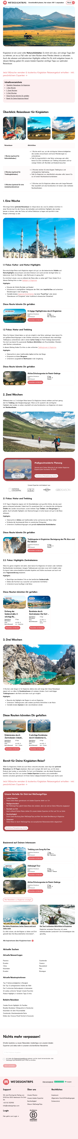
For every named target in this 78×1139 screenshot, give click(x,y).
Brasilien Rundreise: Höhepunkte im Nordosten (18, 1008)
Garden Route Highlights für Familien (15, 1005)
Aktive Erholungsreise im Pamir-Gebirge (44, 373)
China (5, 966)
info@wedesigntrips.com (11, 1106)
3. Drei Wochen (11, 93)
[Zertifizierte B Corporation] (39, 1115)
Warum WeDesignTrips (34, 1104)
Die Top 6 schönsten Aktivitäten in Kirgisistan (56, 926)
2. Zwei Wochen (11, 90)
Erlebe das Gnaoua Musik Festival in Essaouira (18, 1016)
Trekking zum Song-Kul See (39, 849)
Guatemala (43, 961)
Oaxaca (41, 963)
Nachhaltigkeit (32, 1101)
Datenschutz (55, 1101)
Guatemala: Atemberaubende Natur (15, 1013)
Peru (40, 968)
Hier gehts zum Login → (11, 1116)
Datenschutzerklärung (20, 1058)
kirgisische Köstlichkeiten (26, 294)
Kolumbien (6, 968)
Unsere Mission (32, 1095)
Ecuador (5, 963)
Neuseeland (43, 966)
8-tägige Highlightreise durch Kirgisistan (44, 311)
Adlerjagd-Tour (34, 866)
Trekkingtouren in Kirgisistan (47, 347)
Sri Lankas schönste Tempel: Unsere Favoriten (18, 991)
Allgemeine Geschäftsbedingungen (63, 1098)
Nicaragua (42, 971)
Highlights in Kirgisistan (29, 280)
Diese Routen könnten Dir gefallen (17, 96)
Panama (5, 961)
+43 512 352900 (8, 1103)
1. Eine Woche (11, 88)
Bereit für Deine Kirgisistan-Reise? (17, 98)
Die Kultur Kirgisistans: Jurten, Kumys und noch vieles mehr (19, 927)
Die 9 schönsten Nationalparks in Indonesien (17, 988)
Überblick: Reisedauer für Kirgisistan (18, 85)
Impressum (54, 1095)
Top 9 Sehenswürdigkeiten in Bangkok (15, 983)
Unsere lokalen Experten (35, 1098)
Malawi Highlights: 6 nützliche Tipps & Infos (17, 993)
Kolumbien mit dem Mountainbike (14, 1011)
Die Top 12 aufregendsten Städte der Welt (17, 986)
